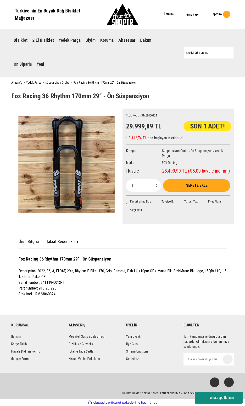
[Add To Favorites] (138, 201)
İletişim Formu (20, 359)
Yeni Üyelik (133, 336)
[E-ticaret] (122, 402)
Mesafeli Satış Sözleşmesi (87, 336)
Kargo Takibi (19, 344)
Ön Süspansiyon (201, 151)
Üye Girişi (132, 344)
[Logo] (122, 14)
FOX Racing (169, 163)
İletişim (16, 336)
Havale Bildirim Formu (25, 351)
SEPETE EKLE (196, 185)
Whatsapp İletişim (222, 398)
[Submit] (228, 359)
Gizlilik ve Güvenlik (81, 344)
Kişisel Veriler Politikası (84, 359)
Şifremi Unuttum (137, 351)
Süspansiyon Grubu (175, 151)
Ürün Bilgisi (28, 241)
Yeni (40, 64)
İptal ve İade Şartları (82, 351)
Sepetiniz (132, 359)
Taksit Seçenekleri (62, 241)
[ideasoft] (97, 402)
